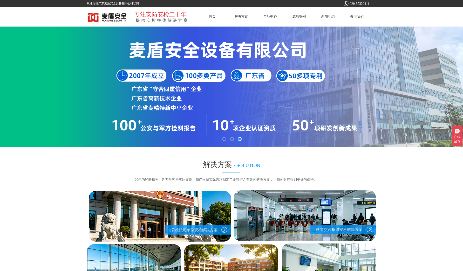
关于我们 (357, 16)
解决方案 (241, 16)
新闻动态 (328, 16)
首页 (212, 16)
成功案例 (299, 16)
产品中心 (270, 16)
